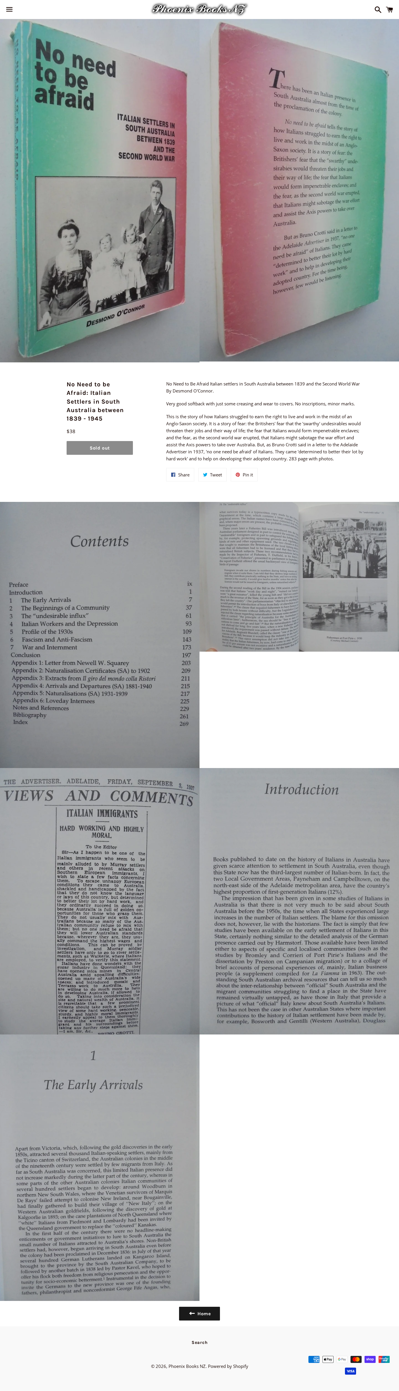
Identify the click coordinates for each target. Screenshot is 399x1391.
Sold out (100, 448)
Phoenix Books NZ (187, 1366)
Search (200, 1342)
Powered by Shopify (228, 1366)
